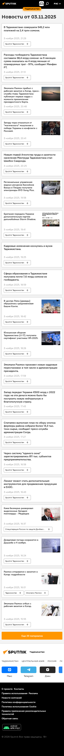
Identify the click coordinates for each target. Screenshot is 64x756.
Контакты (19, 688)
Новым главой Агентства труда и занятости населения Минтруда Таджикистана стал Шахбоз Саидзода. (29, 157)
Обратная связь (10, 718)
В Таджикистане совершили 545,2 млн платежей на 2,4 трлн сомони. (27, 29)
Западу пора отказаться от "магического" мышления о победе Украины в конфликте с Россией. (20, 126)
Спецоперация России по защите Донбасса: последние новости (28, 529)
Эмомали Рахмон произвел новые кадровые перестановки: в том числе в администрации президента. (30, 367)
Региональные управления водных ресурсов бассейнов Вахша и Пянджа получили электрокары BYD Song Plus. (19, 186)
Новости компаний (12, 697)
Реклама (33, 693)
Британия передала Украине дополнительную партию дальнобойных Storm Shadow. (20, 217)
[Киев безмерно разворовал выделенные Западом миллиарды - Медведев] (51, 514)
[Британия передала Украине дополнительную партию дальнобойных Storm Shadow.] (51, 219)
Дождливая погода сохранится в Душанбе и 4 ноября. (21, 541)
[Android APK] (11, 727)
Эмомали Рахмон (34, 593)
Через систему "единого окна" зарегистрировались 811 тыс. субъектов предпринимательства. (27, 456)
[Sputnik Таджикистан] (10, 4)
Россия (52, 661)
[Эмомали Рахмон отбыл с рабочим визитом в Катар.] (51, 609)
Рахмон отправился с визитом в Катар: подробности (21, 573)
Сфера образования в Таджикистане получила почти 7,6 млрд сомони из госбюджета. (25, 276)
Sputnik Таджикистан (14, 44)
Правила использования (14, 693)
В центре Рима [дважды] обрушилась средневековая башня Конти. (18, 304)
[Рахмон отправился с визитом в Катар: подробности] (51, 577)
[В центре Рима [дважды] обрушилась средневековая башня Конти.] (51, 306)
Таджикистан (11, 593)
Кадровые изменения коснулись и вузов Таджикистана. (28, 247)
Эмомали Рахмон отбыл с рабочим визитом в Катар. (18, 605)
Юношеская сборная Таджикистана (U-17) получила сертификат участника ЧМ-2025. (21, 335)
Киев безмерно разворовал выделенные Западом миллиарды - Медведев (18, 511)
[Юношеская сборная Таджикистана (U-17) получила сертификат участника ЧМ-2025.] (51, 338)
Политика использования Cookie (19, 706)
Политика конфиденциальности (18, 702)
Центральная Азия (33, 661)
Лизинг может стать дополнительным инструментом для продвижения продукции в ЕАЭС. (30, 484)
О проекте (7, 688)
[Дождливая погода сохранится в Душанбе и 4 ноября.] (51, 545)
